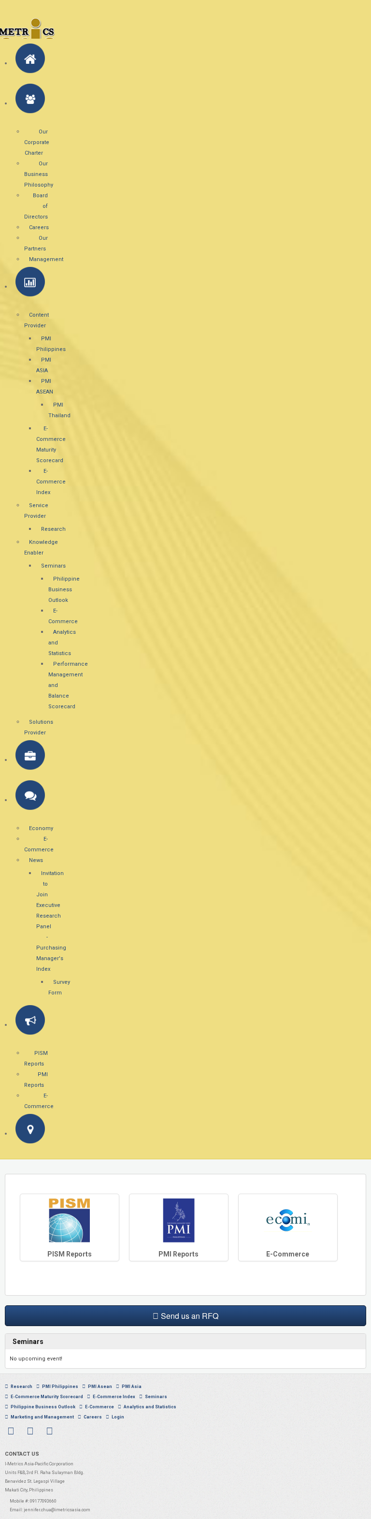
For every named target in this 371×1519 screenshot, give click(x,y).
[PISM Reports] (69, 1220)
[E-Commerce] (288, 1220)
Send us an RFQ (189, 1315)
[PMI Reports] (179, 1220)
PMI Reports (178, 1254)
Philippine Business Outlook (43, 1406)
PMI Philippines (60, 1386)
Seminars (156, 1396)
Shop (139, 1417)
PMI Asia (132, 1386)
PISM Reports (69, 1254)
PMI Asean (100, 1386)
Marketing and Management (42, 1417)
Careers (93, 1417)
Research (21, 1386)
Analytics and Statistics (150, 1406)
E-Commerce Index (114, 1396)
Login (118, 1417)
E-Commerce (287, 1254)
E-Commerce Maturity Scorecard (47, 1396)
